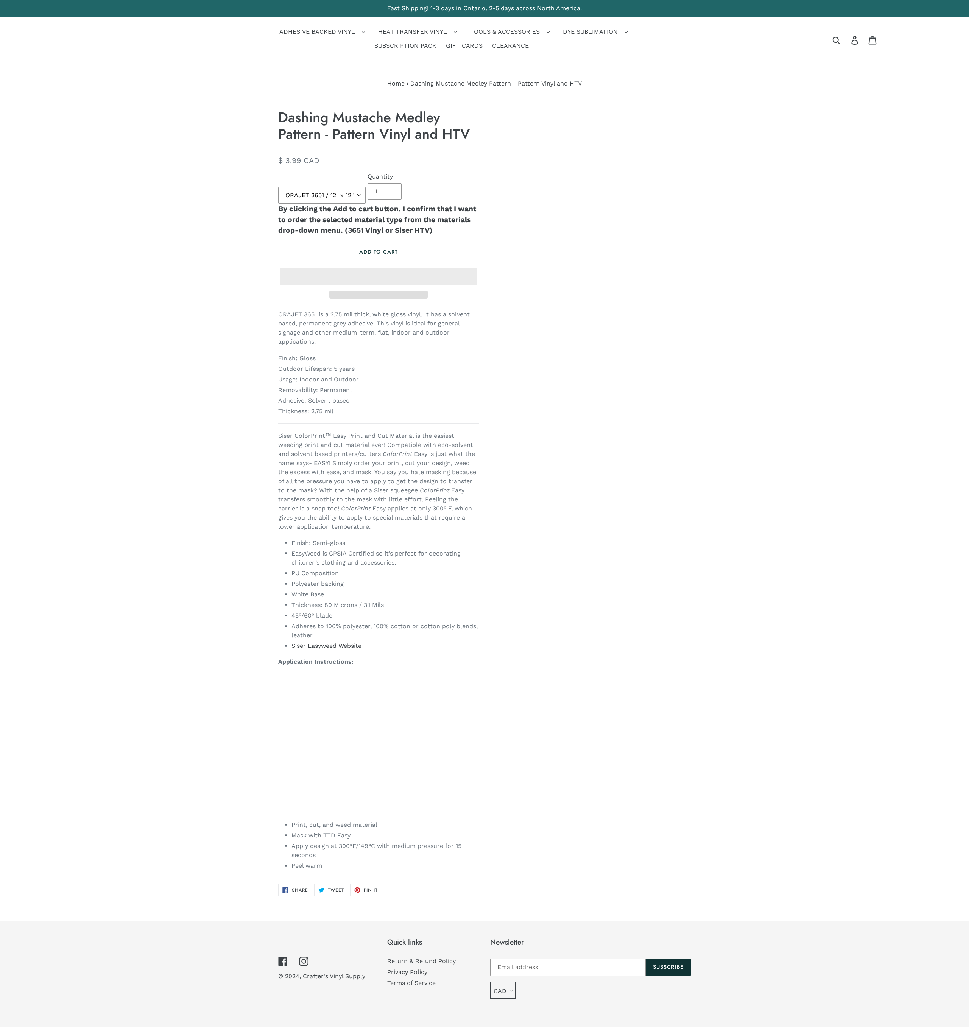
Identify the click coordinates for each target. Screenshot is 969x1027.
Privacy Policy (407, 972)
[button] (378, 276)
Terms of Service (411, 983)
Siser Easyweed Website (326, 645)
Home (396, 83)
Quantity (380, 176)
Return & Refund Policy (421, 961)
